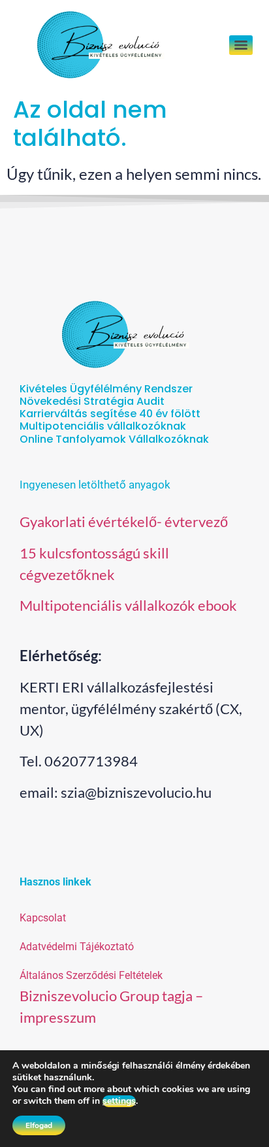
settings (119, 1101)
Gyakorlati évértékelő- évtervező (124, 521)
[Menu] (241, 45)
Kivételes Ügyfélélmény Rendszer (106, 388)
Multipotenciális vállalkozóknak (103, 426)
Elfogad (38, 1125)
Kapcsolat (43, 918)
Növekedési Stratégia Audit (92, 401)
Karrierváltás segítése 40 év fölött (110, 413)
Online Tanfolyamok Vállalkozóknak (114, 439)
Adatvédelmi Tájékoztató (77, 946)
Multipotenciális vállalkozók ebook (128, 605)
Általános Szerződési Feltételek (91, 975)
